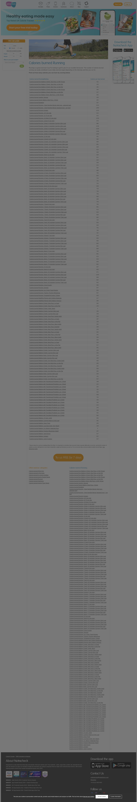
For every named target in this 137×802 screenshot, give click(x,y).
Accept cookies (102, 796)
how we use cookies (88, 796)
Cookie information (116, 796)
